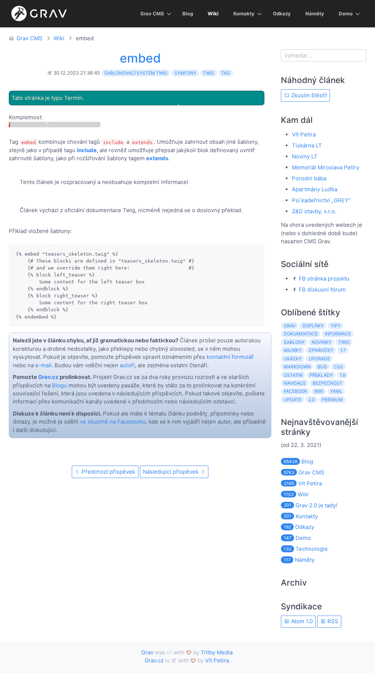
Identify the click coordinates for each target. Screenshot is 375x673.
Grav (147, 652)
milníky (293, 350)
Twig (208, 73)
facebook (295, 391)
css (338, 366)
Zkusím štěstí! (308, 95)
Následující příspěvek (171, 471)
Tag (225, 73)
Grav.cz (48, 376)
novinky (321, 342)
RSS (332, 621)
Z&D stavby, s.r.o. (314, 211)
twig (344, 342)
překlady (321, 375)
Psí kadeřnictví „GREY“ (321, 200)
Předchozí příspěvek (107, 471)
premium (332, 399)
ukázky (293, 358)
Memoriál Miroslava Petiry (325, 167)
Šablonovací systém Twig (135, 73)
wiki (318, 391)
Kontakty (244, 13)
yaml (336, 391)
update (292, 399)
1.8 (342, 375)
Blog (187, 13)
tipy (336, 325)
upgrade (319, 358)
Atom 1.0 (301, 621)
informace (338, 333)
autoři (127, 365)
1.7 (343, 350)
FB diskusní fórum (322, 289)
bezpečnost (327, 383)
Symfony (185, 73)
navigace (295, 383)
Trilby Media (217, 652)
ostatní (293, 375)
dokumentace (301, 333)
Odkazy (282, 13)
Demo (346, 13)
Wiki (213, 13)
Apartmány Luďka (314, 189)
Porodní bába (309, 178)
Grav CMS (152, 13)
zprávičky (321, 350)
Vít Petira (304, 134)
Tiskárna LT (307, 145)
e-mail (43, 365)
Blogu (59, 385)
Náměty (314, 13)
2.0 (311, 399)
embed (140, 57)
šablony (294, 342)
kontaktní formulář (230, 356)
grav (290, 325)
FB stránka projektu (324, 278)
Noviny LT (305, 156)
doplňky (313, 325)
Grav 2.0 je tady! (310, 505)
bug (322, 366)
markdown (297, 366)
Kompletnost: (26, 117)
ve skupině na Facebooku (113, 421)
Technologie (306, 548)
